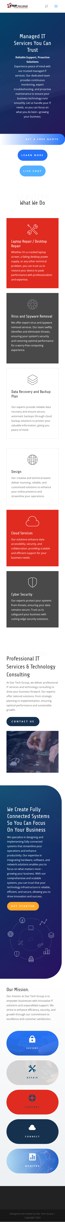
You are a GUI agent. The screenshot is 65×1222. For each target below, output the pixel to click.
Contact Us (23, 721)
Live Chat (32, 170)
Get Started (23, 906)
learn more (32, 155)
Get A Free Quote (42, 139)
